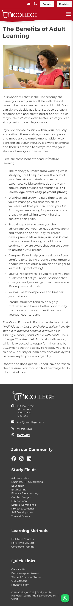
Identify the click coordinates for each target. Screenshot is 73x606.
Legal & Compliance (23, 504)
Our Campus (19, 580)
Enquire (47, 4)
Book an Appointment (25, 573)
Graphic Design (20, 497)
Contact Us (18, 569)
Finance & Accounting (25, 493)
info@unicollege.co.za (30, 422)
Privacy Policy (20, 584)
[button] (65, 598)
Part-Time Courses (22, 542)
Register (64, 4)
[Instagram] (23, 460)
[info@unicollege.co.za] (29, 4)
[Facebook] (15, 460)
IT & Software (19, 501)
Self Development (22, 512)
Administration (20, 478)
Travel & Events (20, 516)
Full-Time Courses (22, 539)
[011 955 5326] (35, 4)
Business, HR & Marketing (27, 481)
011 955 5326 (24, 428)
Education (17, 485)
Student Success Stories (26, 577)
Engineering (19, 489)
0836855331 (24, 435)
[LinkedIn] (30, 460)
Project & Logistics (23, 508)
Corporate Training (23, 546)
